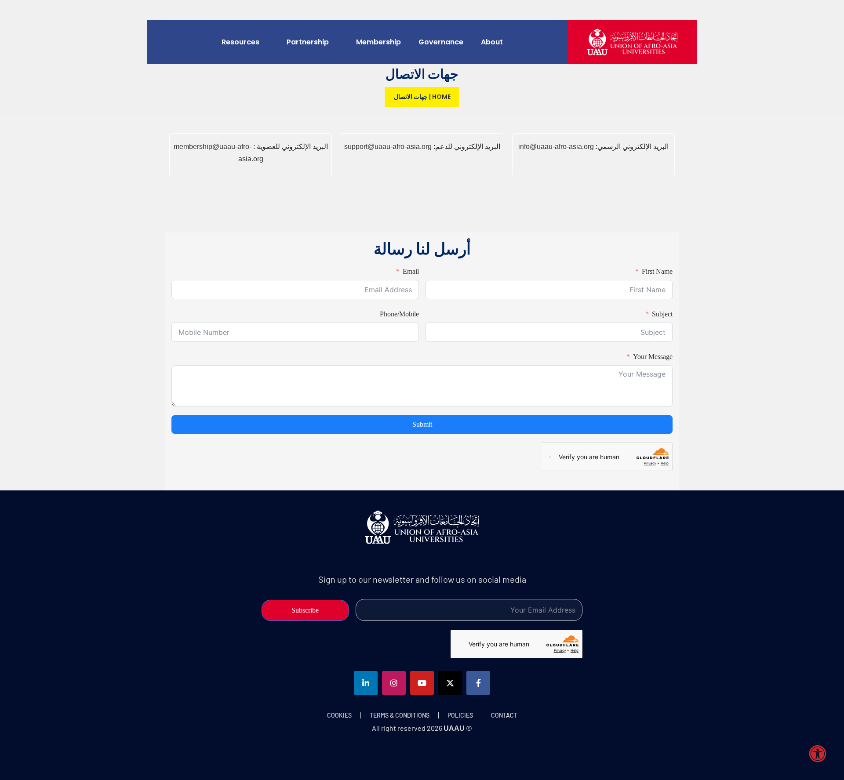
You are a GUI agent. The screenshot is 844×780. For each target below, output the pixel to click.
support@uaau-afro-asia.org (388, 146)
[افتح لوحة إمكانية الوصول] (817, 753)
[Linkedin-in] (366, 683)
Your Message (653, 356)
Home (441, 96)
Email (411, 271)
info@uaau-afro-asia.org (556, 146)
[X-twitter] (450, 683)
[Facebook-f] (478, 683)
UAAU (454, 728)
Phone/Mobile (399, 314)
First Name (657, 271)
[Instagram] (394, 683)
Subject (662, 314)
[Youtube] (422, 683)
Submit (422, 424)
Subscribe (305, 610)
